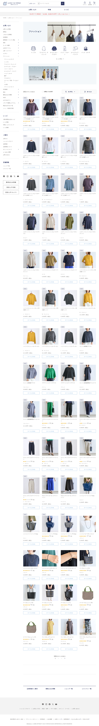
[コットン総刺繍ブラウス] (88, 336)
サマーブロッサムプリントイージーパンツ (88, 637)
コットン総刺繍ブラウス (85, 346)
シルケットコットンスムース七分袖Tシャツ (88, 118)
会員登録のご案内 (32, 688)
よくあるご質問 (7, 152)
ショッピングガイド (8, 141)
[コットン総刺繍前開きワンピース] (88, 373)
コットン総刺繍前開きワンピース (88, 382)
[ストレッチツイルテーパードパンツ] (88, 409)
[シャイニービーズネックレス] (88, 524)
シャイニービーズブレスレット (49, 568)
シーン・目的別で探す (8, 108)
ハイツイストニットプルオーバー (50, 270)
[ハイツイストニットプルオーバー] (50, 260)
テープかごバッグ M (84, 568)
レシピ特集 (6, 122)
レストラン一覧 (7, 168)
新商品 (4, 31)
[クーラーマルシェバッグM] (88, 593)
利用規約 (42, 719)
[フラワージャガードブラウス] (50, 373)
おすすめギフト (7, 100)
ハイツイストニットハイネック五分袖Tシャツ (88, 270)
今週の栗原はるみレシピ (9, 119)
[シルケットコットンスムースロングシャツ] (69, 222)
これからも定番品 (7, 34)
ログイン (85, 4)
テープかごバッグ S (47, 602)
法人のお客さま (75, 719)
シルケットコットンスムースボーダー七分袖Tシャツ (88, 156)
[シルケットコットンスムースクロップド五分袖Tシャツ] (31, 107)
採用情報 (66, 719)
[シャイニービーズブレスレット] (50, 558)
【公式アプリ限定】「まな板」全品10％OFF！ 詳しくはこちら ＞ (49, 14)
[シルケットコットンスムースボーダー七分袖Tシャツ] (88, 145)
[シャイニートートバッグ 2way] (88, 486)
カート (94, 4)
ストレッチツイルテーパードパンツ (88, 420)
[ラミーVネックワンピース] (50, 627)
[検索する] (62, 3)
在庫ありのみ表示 (48, 91)
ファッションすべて (9, 59)
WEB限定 (5, 37)
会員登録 (90, 4)
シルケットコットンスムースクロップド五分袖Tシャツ (31, 118)
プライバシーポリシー (32, 719)
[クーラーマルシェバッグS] (31, 627)
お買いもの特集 (7, 29)
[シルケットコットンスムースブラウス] (88, 183)
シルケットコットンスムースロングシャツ (69, 232)
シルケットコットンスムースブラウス (88, 194)
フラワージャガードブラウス (49, 382)
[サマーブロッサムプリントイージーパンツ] (88, 627)
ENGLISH (85, 719)
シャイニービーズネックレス (87, 533)
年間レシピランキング (8, 124)
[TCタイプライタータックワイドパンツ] (50, 486)
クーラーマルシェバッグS (29, 637)
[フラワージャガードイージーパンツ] (50, 409)
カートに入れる (31, 129)
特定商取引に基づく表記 (16, 719)
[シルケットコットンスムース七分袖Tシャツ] (88, 107)
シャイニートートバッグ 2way (87, 495)
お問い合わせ (6, 154)
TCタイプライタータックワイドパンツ (50, 496)
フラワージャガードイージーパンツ (50, 420)
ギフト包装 (54, 708)
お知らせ (5, 138)
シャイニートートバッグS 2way (49, 533)
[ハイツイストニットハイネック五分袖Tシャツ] (88, 260)
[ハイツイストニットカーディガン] (88, 298)
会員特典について (7, 146)
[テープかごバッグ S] (50, 593)
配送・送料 (45, 708)
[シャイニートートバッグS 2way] (50, 524)
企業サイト (58, 719)
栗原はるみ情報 (50, 688)
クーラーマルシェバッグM (86, 602)
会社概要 (49, 719)
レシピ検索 (6, 127)
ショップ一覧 (6, 166)
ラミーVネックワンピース (48, 637)
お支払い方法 (36, 708)
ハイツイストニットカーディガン (88, 308)
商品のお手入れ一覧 (8, 105)
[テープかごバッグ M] (88, 558)
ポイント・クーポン (64, 708)
